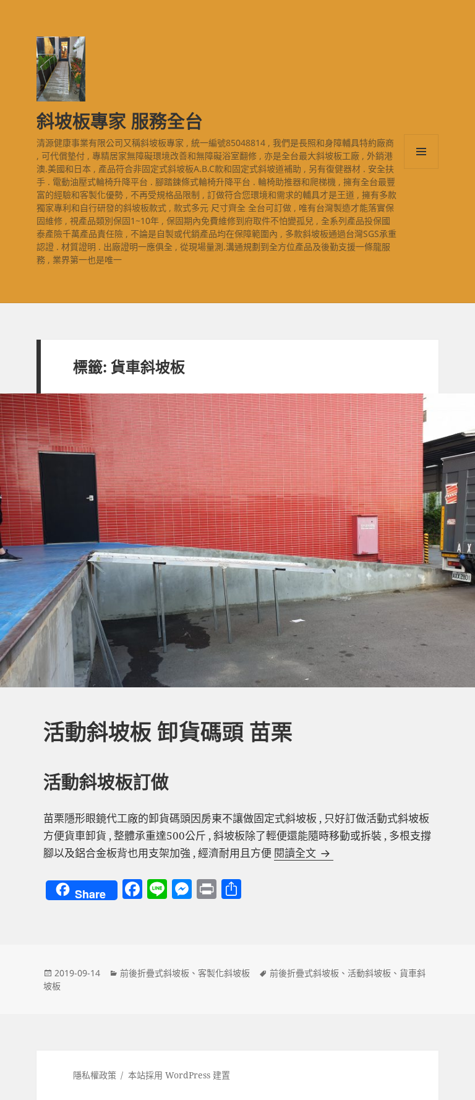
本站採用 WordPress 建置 (179, 1075)
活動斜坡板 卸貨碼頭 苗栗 (168, 731)
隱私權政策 (94, 1075)
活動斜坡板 (369, 973)
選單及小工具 (421, 151)
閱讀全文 (303, 853)
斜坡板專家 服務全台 (119, 121)
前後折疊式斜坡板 (154, 973)
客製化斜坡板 (224, 973)
